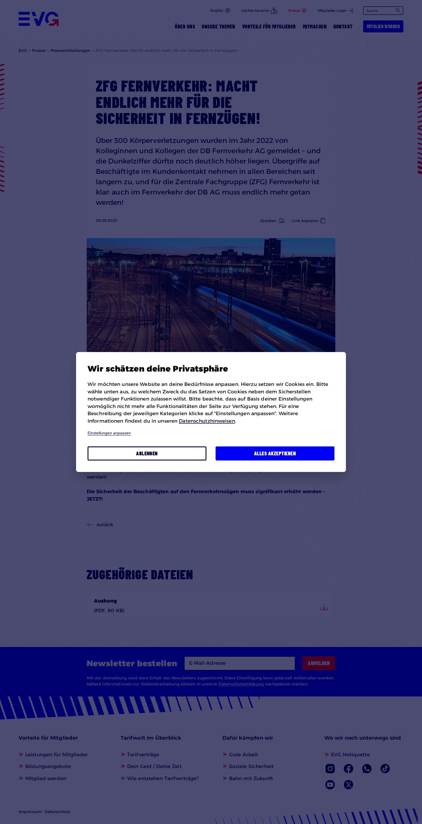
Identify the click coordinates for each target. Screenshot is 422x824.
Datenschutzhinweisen (207, 421)
